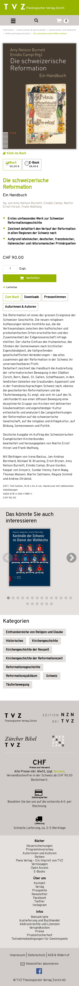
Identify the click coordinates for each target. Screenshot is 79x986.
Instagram (40, 905)
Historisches (14, 641)
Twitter (39, 902)
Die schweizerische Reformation (50, 33)
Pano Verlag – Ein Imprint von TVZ (39, 861)
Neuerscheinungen (39, 846)
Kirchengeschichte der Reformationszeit (34, 658)
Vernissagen (39, 864)
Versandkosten (39, 928)
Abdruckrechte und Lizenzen (40, 924)
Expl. (22, 269)
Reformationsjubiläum (21, 676)
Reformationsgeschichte (23, 667)
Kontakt (39, 883)
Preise (39, 931)
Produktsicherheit (39, 935)
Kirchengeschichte (45, 641)
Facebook (39, 898)
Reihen (39, 857)
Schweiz (51, 676)
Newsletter (40, 894)
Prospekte (39, 891)
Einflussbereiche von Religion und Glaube (34, 632)
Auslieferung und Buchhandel (39, 921)
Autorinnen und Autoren (40, 853)
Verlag (39, 887)
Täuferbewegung (17, 685)
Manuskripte (39, 917)
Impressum (17, 955)
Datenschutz (36, 955)
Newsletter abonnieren (41, 964)
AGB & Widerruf (58, 955)
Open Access (39, 868)
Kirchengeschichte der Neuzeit (27, 650)
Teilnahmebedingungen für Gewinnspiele (40, 939)
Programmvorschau (39, 850)
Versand (58, 772)
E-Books (39, 872)
